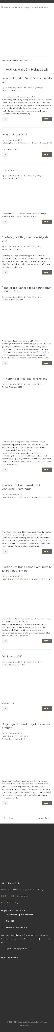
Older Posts (8, 818)
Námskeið (14, 143)
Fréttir (29, 88)
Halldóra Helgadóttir (15, 60)
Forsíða (4, 60)
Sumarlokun (10, 170)
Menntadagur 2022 (14, 134)
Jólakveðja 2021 (12, 656)
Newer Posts (44, 818)
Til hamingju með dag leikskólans (24, 378)
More (47, 119)
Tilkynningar (38, 88)
